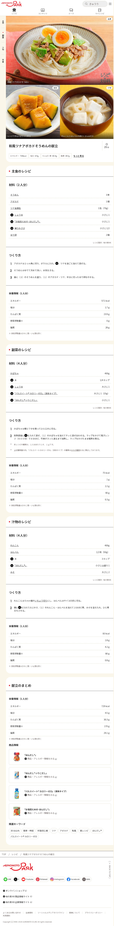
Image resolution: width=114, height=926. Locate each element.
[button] (95, 4)
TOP (4, 854)
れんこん (14, 545)
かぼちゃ (14, 373)
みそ (12, 572)
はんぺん (14, 552)
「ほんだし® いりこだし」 (26, 400)
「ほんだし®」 (21, 565)
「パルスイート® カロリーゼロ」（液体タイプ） (36, 393)
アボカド (14, 201)
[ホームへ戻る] (11, 4)
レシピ (15, 854)
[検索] (86, 4)
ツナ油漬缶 (15, 208)
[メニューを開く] (110, 4)
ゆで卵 (13, 234)
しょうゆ (19, 214)
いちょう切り (41, 600)
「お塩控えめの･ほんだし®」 (28, 221)
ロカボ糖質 (75, 450)
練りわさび (20, 228)
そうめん (14, 194)
